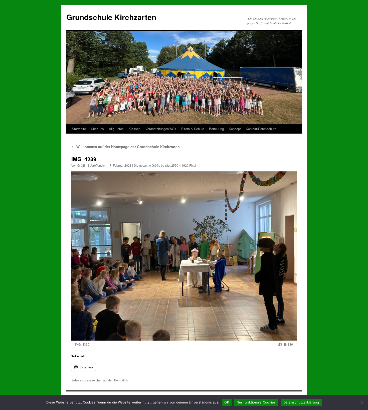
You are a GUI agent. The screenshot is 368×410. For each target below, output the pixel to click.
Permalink (121, 380)
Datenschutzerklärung (301, 402)
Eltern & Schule (192, 128)
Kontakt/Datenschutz (261, 128)
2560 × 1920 (180, 165)
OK (226, 402)
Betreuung (216, 128)
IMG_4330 (82, 344)
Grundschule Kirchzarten (111, 17)
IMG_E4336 (285, 344)
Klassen (134, 128)
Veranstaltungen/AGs (160, 128)
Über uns (97, 128)
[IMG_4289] (184, 256)
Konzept (235, 128)
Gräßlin (82, 165)
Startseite (79, 128)
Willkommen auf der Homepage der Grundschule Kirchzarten (125, 146)
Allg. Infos (116, 128)
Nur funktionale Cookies (256, 402)
